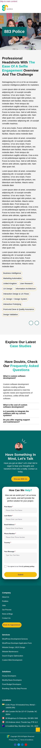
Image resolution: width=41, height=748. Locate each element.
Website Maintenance (10, 651)
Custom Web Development (12, 660)
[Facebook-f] (15, 744)
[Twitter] (18, 744)
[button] (37, 7)
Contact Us (6, 618)
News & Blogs (7, 614)
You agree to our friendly (21, 566)
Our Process (6, 610)
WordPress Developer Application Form (17, 643)
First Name (8, 506)
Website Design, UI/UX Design (13, 647)
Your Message (9, 551)
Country (7, 542)
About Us (5, 597)
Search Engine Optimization (12, 656)
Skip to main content (8, 1)
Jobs (4, 605)
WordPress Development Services (15, 639)
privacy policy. (29, 566)
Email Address (9, 524)
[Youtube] (26, 744)
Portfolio (5, 601)
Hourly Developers (9, 676)
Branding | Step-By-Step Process (14, 688)
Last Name (8, 515)
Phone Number (9, 533)
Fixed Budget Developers (11, 684)
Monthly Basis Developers (12, 680)
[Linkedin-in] (22, 744)
